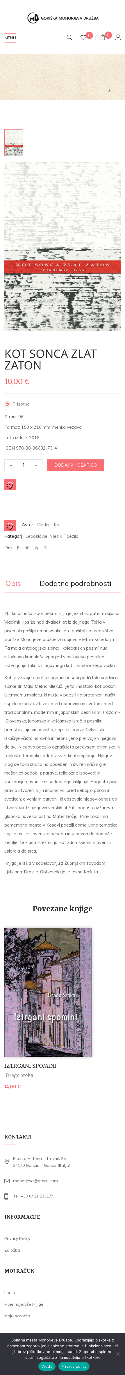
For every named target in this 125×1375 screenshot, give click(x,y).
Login (9, 1292)
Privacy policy (74, 1366)
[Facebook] (19, 548)
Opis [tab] (13, 584)
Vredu (47, 1366)
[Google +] (45, 548)
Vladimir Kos (49, 524)
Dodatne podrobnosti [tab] (75, 584)
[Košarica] (103, 38)
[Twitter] (27, 548)
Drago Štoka (19, 1075)
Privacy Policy (17, 1238)
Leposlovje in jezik (44, 536)
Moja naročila (17, 1315)
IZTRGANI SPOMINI (30, 1065)
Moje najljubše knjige (23, 1304)
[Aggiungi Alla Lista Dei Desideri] (10, 485)
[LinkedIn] (36, 548)
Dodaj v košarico (75, 465)
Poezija (71, 536)
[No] (118, 1354)
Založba (12, 1250)
